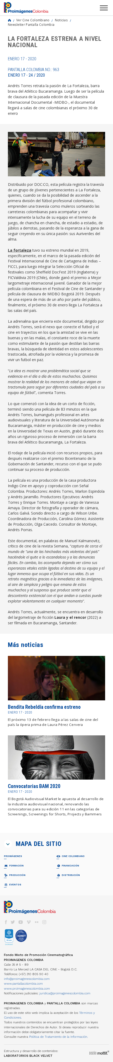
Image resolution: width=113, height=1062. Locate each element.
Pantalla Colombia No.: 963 (33, 72)
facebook (6, 922)
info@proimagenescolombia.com (27, 979)
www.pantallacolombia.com (23, 983)
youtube (20, 922)
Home (9, 20)
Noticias (61, 20)
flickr (36, 922)
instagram (44, 922)
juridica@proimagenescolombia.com (64, 993)
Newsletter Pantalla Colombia (31, 24)
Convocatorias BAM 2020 (34, 786)
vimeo (28, 922)
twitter (13, 922)
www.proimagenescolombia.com (27, 988)
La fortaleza (19, 250)
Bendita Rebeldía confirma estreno (44, 707)
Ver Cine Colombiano (33, 20)
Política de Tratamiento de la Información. (58, 1037)
